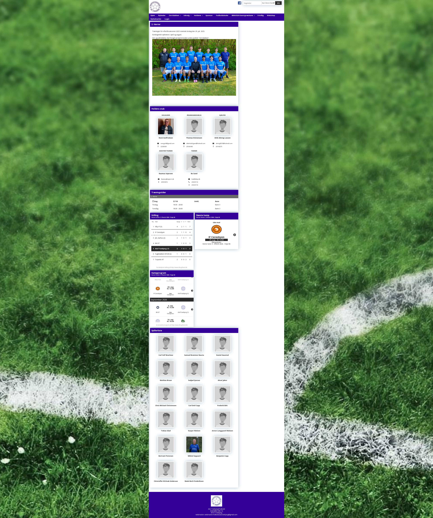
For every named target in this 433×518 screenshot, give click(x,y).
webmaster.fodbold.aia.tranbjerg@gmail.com (221, 514)
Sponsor (209, 15)
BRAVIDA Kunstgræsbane (242, 15)
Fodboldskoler (222, 15)
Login (167, 19)
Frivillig (261, 15)
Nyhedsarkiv (156, 19)
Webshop (271, 15)
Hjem (153, 15)
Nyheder (162, 15)
